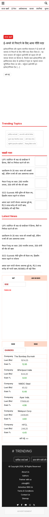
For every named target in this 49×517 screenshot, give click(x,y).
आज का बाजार (35, 278)
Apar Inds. (25, 397)
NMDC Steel (24, 383)
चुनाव (46, 8)
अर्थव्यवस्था (23, 8)
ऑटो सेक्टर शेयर (30, 139)
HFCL (24, 424)
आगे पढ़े (7, 74)
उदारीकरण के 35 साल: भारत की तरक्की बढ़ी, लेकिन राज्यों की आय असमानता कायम (21, 237)
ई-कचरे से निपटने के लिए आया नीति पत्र (24, 43)
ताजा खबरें (5, 8)
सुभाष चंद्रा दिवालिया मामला (15, 139)
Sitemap (25, 498)
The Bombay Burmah (24, 356)
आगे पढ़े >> (23, 438)
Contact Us (25, 495)
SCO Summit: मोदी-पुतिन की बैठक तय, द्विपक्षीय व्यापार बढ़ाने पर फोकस (20, 257)
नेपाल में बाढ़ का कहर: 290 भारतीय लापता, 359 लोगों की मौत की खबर (22, 247)
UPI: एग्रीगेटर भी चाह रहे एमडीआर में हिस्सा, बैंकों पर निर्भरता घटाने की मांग (21, 227)
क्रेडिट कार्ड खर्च (12, 134)
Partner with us (25, 479)
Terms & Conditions (25, 491)
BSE (13, 344)
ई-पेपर (14, 8)
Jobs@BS (25, 483)
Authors (25, 476)
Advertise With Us (25, 487)
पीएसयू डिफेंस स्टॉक (30, 144)
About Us (25, 472)
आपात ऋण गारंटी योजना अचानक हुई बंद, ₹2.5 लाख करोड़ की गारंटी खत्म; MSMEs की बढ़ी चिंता (17, 205)
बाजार (32, 8)
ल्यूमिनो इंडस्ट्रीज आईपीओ (15, 144)
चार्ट (13, 278)
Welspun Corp (24, 411)
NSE (36, 344)
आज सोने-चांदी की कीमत (26, 134)
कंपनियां (39, 8)
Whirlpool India (24, 370)
